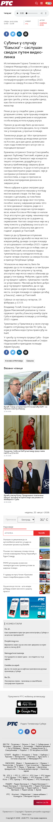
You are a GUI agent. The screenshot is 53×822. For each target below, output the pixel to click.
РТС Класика (36, 777)
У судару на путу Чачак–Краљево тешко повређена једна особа (18, 575)
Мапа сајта (42, 802)
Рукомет (8, 757)
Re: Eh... (8, 677)
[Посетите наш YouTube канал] (33, 731)
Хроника (7, 746)
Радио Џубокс (33, 788)
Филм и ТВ (11, 767)
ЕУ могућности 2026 (39, 750)
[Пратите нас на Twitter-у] (20, 731)
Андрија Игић (43, 24)
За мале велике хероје (28, 769)
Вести (6, 744)
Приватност (8, 811)
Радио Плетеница (42, 786)
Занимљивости (31, 763)
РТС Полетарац (43, 779)
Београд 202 (26, 786)
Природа (31, 767)
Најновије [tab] (8, 526)
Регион (25, 744)
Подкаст (23, 750)
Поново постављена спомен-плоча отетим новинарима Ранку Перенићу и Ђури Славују (19, 553)
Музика (43, 763)
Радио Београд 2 (39, 784)
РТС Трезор (15, 779)
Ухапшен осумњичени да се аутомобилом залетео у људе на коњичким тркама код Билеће (17, 542)
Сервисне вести (38, 748)
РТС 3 (25, 775)
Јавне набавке (39, 794)
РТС (8, 794)
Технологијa (8, 765)
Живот (19, 763)
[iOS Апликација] (26, 608)
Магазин (10, 763)
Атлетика (31, 757)
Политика (15, 744)
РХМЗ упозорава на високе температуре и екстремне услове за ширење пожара (19, 565)
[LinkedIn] (19, 34)
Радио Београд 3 (10, 786)
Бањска (30, 361)
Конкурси (18, 796)
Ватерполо (20, 757)
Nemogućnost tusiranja (14, 653)
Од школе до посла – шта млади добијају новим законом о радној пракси (17, 589)
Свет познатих (32, 765)
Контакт (15, 794)
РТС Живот (23, 777)
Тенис (35, 755)
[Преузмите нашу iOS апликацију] (26, 703)
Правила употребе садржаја (37, 811)
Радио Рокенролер (15, 788)
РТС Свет (34, 775)
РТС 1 (9, 775)
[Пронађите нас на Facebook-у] (27, 731)
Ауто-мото (42, 757)
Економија (28, 746)
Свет (33, 744)
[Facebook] (6, 34)
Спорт (8, 755)
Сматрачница (11, 750)
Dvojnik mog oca (12, 641)
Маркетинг (26, 794)
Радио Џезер (27, 790)
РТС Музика (28, 779)
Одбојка (44, 755)
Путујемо (20, 765)
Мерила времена (43, 746)
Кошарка (26, 755)
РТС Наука (45, 775)
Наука (21, 767)
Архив (38, 790)
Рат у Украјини (14, 748)
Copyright (19, 811)
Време (26, 748)
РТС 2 (17, 775)
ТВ (4, 775)
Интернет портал (31, 796)
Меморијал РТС (35, 758)
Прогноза (11, 519)
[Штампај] (25, 34)
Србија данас (43, 744)
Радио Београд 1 (21, 784)
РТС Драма (11, 777)
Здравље (45, 765)
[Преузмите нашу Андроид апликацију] (26, 711)
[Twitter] (12, 34)
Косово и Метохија (14, 361)
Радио (9, 784)
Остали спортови (18, 758)
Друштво (17, 746)
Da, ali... (8, 629)
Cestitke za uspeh (12, 665)
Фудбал (16, 755)
